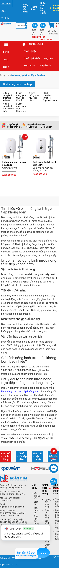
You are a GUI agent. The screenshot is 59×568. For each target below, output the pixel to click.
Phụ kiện (48, 58)
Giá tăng (33, 127)
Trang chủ (24, 44)
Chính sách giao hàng (47, 514)
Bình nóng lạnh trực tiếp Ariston (7, 96)
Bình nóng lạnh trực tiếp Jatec (34, 96)
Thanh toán (34, 8)
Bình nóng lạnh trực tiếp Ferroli (21, 96)
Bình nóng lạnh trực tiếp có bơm (8, 107)
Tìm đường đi (37, 510)
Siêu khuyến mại (14, 127)
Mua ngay (14, 180)
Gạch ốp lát (29, 65)
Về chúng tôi (37, 496)
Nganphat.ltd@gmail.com (12, 506)
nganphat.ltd (53, 457)
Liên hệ (36, 503)
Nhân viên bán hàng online (43, 8)
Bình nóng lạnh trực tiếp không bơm (21, 107)
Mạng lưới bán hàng (25, 8)
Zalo (4, 11)
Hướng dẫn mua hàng (48, 503)
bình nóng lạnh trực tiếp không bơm (20, 391)
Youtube (5, 18)
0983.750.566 (54, 488)
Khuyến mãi (45, 65)
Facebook (6, 3)
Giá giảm (47, 127)
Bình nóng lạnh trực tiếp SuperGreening (50, 96)
